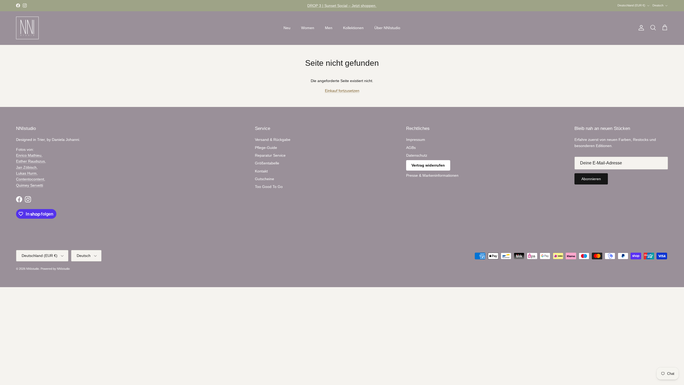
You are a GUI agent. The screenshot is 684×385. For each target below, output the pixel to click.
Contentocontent (30, 179)
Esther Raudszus (30, 161)
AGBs (411, 147)
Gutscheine (264, 179)
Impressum (415, 139)
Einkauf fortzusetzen (342, 90)
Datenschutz (416, 155)
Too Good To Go (269, 186)
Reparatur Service (270, 155)
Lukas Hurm (26, 173)
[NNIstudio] (27, 28)
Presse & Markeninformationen (432, 175)
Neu (286, 28)
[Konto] (640, 28)
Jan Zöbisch (26, 167)
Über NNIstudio (387, 28)
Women (307, 28)
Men (328, 28)
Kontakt (261, 171)
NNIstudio (32, 268)
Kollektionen (353, 28)
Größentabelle (267, 163)
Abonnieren (591, 179)
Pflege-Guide (266, 147)
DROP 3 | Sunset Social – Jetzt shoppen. (341, 5)
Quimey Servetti (29, 185)
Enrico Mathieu (28, 155)
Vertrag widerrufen (428, 165)
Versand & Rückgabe (272, 139)
